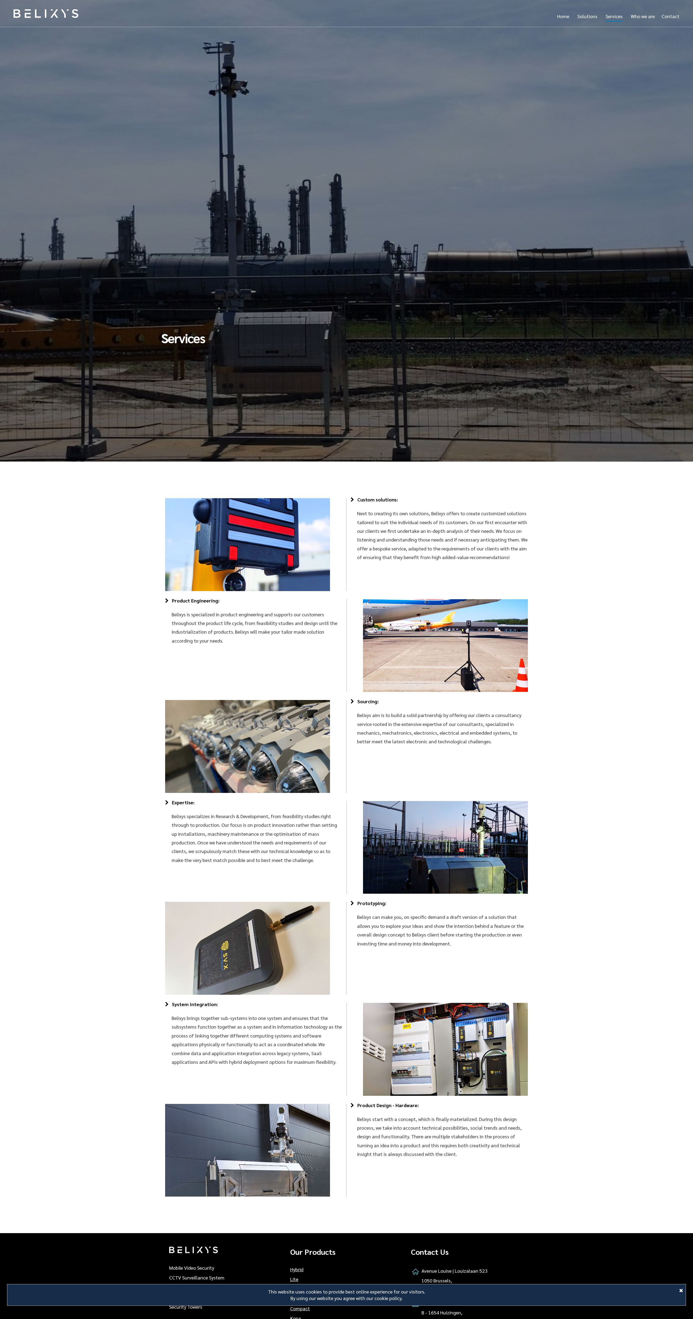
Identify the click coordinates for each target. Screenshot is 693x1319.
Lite (294, 1279)
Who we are (643, 16)
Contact (670, 16)
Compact (300, 1308)
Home (563, 16)
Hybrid (296, 1269)
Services (614, 16)
